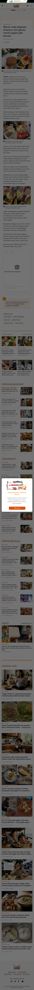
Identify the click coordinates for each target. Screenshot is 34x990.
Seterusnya (17, 508)
